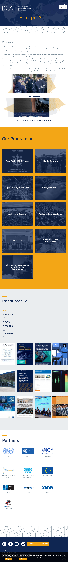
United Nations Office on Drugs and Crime (28, 476)
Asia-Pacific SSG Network (17, 161)
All (4, 310)
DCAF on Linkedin (4, 544)
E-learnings (8, 333)
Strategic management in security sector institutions (17, 267)
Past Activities (17, 241)
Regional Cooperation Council (8, 476)
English (61, 7)
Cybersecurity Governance (17, 188)
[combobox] (63, 7)
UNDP (28, 456)
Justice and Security (17, 214)
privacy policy (45, 557)
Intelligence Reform (51, 188)
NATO (8, 493)
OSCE (47, 493)
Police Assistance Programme (50, 240)
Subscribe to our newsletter (38, 543)
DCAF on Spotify (23, 544)
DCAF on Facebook (10, 544)
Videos (6, 322)
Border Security (50, 161)
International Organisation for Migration (47, 458)
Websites (8, 326)
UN (8, 456)
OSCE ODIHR (8, 508)
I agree (8, 559)
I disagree (23, 559)
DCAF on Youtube (17, 544)
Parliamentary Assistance (50, 214)
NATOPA (28, 493)
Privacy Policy (6, 550)
